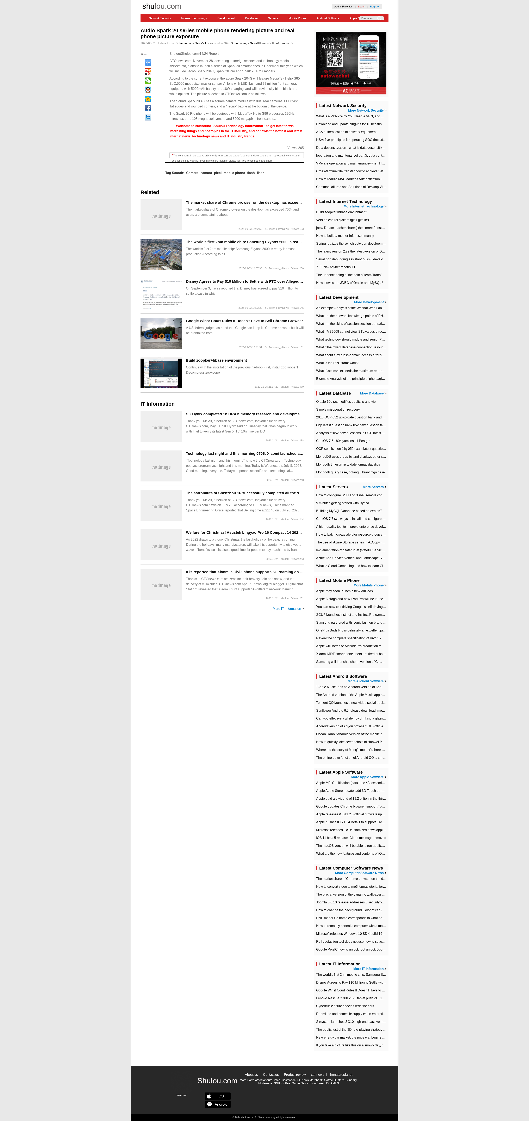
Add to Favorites (343, 6)
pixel (218, 173)
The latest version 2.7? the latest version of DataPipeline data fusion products (372, 251)
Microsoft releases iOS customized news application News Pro (362, 830)
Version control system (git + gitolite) (342, 220)
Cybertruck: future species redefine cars (345, 1006)
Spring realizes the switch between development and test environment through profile (378, 243)
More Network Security (366, 110)
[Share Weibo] (148, 71)
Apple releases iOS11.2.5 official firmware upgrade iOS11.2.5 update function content (378, 814)
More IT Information (287, 608)
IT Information (281, 43)
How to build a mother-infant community (345, 235)
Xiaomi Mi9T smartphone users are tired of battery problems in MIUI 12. (368, 654)
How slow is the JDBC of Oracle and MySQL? (349, 283)
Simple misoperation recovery (338, 409)
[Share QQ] (148, 90)
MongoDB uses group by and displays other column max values (362, 456)
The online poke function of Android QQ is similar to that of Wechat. (365, 757)
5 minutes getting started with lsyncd (342, 503)
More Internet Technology (364, 206)
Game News (300, 1083)
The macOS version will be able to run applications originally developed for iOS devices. (380, 845)
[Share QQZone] (148, 99)
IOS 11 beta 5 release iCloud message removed (351, 838)
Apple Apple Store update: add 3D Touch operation (353, 790)
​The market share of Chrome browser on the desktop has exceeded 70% (249, 202)
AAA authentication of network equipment (346, 132)
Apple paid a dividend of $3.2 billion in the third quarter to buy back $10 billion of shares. (380, 798)
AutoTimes (273, 1080)
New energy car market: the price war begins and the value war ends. (366, 1037)
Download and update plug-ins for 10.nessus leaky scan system (362, 124)
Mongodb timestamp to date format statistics (348, 464)
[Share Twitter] (148, 117)
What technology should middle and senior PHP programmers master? (367, 339)
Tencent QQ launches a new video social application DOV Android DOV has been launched (383, 702)
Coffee (285, 1083)
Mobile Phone (297, 18)
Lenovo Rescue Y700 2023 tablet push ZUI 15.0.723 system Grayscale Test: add (375, 998)
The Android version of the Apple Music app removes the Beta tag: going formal (373, 695)
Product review (295, 1074)
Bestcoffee (289, 1080)
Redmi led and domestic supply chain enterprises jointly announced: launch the (374, 1014)
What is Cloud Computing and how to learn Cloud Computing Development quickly (376, 566)
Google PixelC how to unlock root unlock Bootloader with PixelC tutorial (368, 949)
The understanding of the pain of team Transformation (355, 275)
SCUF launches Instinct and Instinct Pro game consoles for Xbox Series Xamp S (375, 614)
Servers (273, 18)
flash (251, 173)
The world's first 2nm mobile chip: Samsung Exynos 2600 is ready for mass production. (263, 242)
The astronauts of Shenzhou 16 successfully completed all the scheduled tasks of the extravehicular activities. (283, 493)
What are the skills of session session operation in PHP (356, 323)
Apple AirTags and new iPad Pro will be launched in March (359, 599)
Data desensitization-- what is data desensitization (353, 147)
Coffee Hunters (334, 1080)
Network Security (160, 18)
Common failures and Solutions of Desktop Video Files (356, 187)
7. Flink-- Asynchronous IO (335, 267)
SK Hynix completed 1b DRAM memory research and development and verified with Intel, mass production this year (288, 414)
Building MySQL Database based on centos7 (349, 511)
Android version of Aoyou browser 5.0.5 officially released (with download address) (376, 726)
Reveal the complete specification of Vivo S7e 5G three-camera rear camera (371, 638)
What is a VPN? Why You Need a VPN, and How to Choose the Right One (370, 116)
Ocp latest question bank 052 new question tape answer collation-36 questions (373, 425)
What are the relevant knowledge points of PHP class (355, 316)
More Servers (373, 487)
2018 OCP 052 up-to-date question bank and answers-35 (358, 417)
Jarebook (316, 1080)
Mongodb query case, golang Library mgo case (350, 472)
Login (361, 6)
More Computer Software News (359, 873)
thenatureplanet (340, 1074)
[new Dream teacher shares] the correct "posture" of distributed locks (366, 228)
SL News (303, 1080)
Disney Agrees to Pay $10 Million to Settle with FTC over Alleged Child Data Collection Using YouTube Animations (286, 281)
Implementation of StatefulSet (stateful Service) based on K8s (361, 550)
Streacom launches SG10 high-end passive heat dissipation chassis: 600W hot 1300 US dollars (386, 1021)
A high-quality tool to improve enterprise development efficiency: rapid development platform (383, 526)
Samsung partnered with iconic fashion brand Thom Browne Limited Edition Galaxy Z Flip (381, 622)
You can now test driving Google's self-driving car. (352, 607)
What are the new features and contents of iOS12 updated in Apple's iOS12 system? (377, 853)
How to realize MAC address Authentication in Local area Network (364, 179)
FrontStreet (317, 1083)
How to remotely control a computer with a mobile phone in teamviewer (367, 926)
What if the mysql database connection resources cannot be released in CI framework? (379, 347)
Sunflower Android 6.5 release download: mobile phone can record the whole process (378, 710)
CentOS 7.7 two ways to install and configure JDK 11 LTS (358, 519)
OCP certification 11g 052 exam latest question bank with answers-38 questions (374, 448)
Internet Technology (194, 18)
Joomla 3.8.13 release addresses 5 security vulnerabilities (358, 902)
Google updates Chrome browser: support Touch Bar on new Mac (364, 806)
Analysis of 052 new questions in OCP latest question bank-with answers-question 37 (378, 433)
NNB (277, 1083)
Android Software (328, 18)
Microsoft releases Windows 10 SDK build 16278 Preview (358, 933)
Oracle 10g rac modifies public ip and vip (346, 401)
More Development (369, 302)
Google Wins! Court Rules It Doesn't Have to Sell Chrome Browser (244, 321)
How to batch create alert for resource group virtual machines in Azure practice (373, 534)
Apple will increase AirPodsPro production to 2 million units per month (367, 646)
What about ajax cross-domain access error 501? (352, 355)
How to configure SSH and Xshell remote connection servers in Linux (366, 495)
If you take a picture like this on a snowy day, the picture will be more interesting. (374, 1045)
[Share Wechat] (148, 80)
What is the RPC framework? (337, 363)
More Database (372, 393)
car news (317, 1074)
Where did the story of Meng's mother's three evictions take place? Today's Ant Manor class (382, 750)
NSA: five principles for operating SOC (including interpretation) (362, 140)
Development (226, 18)
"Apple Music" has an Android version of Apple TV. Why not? (360, 687)
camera (206, 173)
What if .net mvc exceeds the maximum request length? (356, 371)
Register (375, 6)
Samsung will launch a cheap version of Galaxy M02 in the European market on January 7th (383, 662)
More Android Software (366, 681)
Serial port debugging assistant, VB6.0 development (354, 259)
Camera (192, 173)
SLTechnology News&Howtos (194, 43)
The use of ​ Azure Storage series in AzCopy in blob (353, 542)
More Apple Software (367, 777)
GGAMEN (332, 1083)
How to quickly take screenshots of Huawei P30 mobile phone (361, 742)
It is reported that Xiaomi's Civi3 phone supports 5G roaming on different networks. (259, 572)
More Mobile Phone (369, 585)
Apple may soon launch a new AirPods (344, 591)
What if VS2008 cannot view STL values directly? (352, 331)
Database (251, 18)
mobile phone (234, 173)
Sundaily (351, 1080)
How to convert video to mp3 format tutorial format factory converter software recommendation (384, 886)
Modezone (265, 1083)
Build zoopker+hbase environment (216, 360)
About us (251, 1074)
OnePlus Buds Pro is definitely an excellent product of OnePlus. (362, 630)
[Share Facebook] (148, 108)
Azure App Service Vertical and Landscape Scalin (352, 558)
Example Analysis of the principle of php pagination (353, 378)
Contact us (271, 1074)
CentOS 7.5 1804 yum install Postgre (343, 441)
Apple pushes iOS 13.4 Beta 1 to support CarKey (352, 822)
